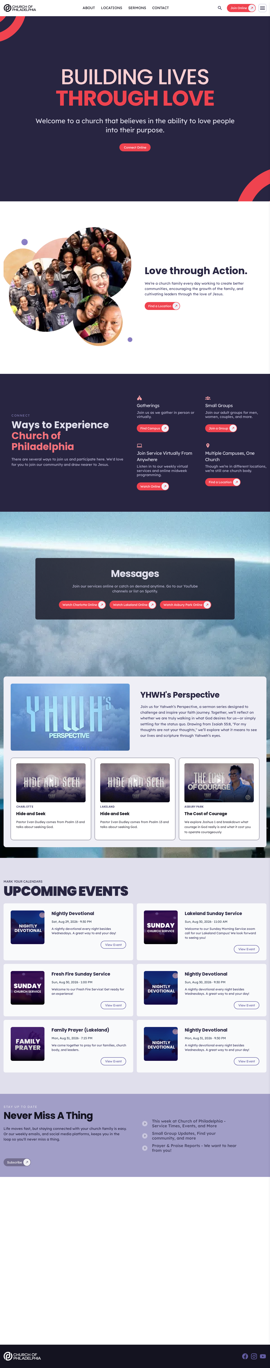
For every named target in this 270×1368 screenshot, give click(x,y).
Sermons (137, 8)
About (89, 8)
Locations (111, 8)
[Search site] (219, 8)
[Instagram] (254, 1356)
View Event (113, 945)
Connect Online (135, 147)
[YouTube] (262, 1356)
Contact (160, 8)
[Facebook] (245, 1356)
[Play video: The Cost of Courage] (219, 782)
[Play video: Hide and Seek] (51, 782)
